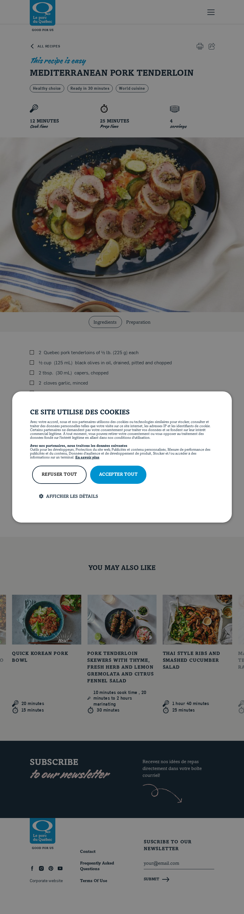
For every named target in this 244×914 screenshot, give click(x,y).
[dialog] (122, 457)
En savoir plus (87, 457)
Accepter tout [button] (118, 475)
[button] (126, 496)
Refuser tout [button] (59, 475)
